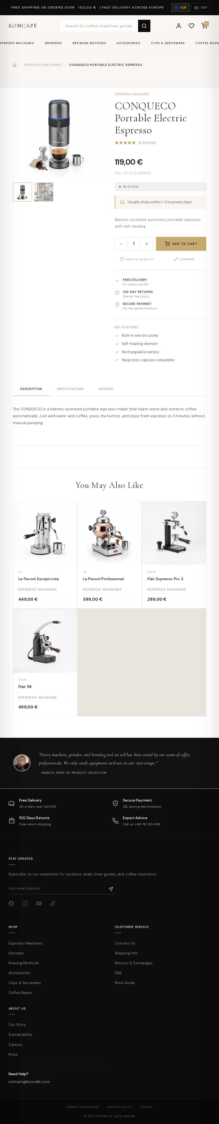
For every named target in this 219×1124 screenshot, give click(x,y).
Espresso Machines (42, 65)
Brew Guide (125, 982)
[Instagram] (27, 905)
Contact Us (125, 943)
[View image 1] (22, 192)
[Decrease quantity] (121, 243)
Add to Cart (185, 244)
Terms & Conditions (82, 1107)
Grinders (53, 43)
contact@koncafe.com (29, 1081)
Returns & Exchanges (133, 963)
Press (13, 1054)
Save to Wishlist (140, 259)
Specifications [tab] (70, 389)
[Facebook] (13, 905)
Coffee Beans (20, 992)
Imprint (146, 1107)
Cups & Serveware (168, 43)
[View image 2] (43, 192)
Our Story (17, 1024)
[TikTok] (55, 905)
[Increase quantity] (146, 243)
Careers (15, 1044)
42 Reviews (147, 143)
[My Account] (179, 26)
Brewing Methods (89, 43)
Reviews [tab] (106, 389)
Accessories (128, 43)
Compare (187, 259)
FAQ (118, 973)
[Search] (144, 26)
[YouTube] (41, 905)
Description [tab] (31, 389)
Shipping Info (126, 953)
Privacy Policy (119, 1107)
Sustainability (21, 1034)
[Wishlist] (191, 26)
